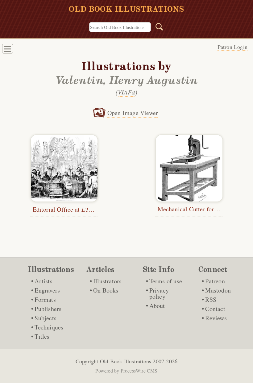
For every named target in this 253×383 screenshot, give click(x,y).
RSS (210, 299)
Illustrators (107, 281)
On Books (105, 290)
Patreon (215, 281)
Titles (42, 336)
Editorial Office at (74, 209)
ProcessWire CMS (139, 370)
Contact (215, 309)
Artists (43, 281)
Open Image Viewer (132, 113)
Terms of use (165, 281)
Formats (45, 299)
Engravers (47, 290)
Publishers (48, 309)
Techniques (49, 327)
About (157, 305)
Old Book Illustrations (125, 361)
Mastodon (218, 290)
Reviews (215, 318)
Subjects (45, 318)
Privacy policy (159, 293)
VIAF (124, 92)
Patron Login (232, 46)
